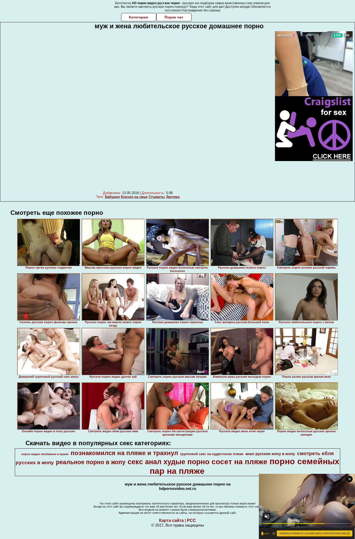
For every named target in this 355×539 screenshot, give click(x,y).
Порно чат (174, 17)
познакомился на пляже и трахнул (124, 452)
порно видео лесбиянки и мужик (45, 454)
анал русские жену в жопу (270, 454)
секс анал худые (156, 462)
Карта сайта (171, 520)
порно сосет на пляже (227, 462)
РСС (191, 520)
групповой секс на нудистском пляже (211, 454)
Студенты (157, 197)
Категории (138, 17)
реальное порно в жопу (91, 462)
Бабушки (112, 197)
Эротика (173, 197)
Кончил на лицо (134, 197)
